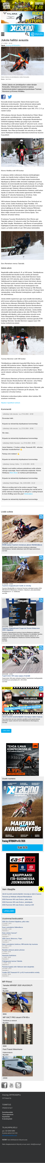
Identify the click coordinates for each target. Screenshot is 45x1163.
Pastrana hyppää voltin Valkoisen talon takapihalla (18, 967)
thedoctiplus (28, 494)
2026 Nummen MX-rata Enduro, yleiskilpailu (17, 902)
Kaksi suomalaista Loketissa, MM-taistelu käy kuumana (20, 944)
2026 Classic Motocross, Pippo (12, 938)
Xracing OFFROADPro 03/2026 (13, 841)
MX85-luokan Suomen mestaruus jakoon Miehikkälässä (22, 545)
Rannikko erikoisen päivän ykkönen (13, 950)
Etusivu (16, 38)
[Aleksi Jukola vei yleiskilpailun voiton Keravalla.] (22, 75)
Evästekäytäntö (7, 1119)
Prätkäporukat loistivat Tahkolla (12, 961)
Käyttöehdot (6, 1117)
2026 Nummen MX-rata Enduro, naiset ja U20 (18, 905)
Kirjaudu (5, 424)
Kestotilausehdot (7, 1112)
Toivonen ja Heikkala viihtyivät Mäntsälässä (17, 897)
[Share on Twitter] (10, 97)
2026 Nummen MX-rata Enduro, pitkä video (17, 899)
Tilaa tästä (22, 848)
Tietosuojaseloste (7, 1114)
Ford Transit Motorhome (12, 1049)
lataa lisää (6, 730)
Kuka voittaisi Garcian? (9, 933)
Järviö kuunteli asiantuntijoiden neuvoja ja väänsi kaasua (22, 717)
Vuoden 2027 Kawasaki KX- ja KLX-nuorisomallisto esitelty (21, 972)
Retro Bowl (13, 473)
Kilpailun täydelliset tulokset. (10, 403)
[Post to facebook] (3, 97)
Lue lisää (5, 551)
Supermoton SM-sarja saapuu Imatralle (16, 676)
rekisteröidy (14, 424)
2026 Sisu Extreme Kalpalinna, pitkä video (15, 921)
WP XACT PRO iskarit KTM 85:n (16, 1017)
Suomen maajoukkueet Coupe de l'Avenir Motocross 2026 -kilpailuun (21, 629)
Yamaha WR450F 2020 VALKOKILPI (17, 985)
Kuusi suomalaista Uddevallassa (12, 927)
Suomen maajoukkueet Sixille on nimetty (16, 586)
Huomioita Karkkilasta (9, 955)
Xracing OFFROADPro (13, 45)
